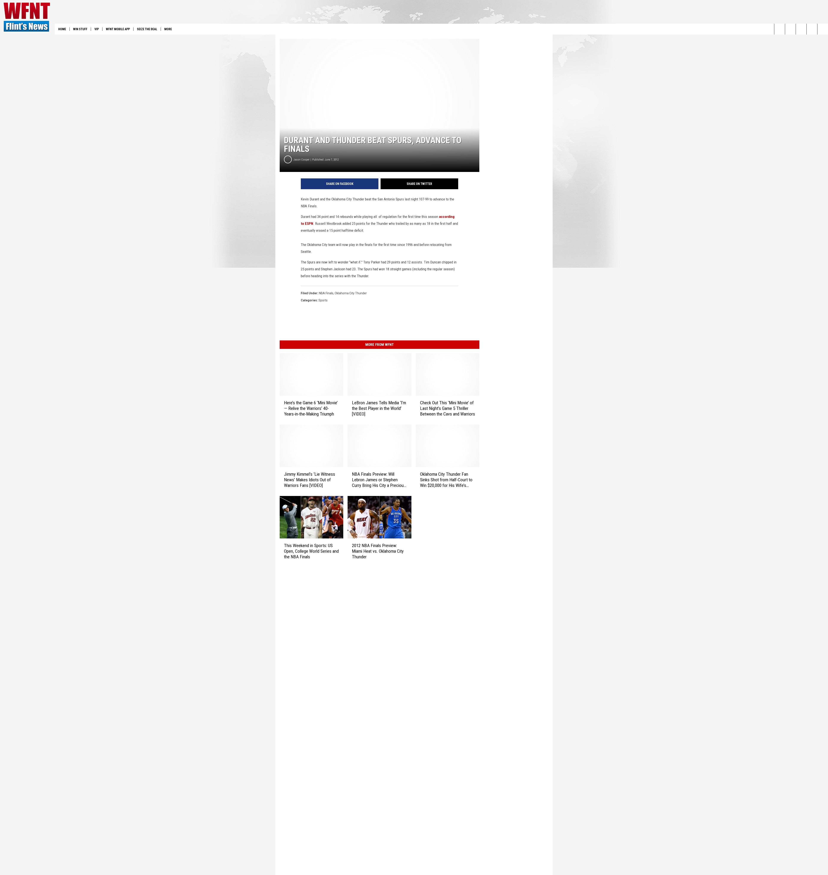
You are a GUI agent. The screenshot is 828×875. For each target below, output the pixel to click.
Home (62, 29)
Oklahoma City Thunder (351, 293)
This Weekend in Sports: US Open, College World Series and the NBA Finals (311, 551)
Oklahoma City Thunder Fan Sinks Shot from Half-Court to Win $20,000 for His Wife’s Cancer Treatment (446, 480)
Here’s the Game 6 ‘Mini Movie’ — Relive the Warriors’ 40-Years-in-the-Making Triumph (311, 408)
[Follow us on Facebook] (801, 29)
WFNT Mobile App (118, 29)
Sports (323, 300)
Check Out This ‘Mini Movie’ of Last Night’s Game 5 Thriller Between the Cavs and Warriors (447, 408)
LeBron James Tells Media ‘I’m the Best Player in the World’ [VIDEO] (379, 408)
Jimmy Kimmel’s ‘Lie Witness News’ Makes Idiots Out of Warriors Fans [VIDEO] (309, 480)
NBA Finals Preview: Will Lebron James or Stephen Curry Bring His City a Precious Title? (379, 480)
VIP (96, 29)
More (168, 29)
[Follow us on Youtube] (822, 29)
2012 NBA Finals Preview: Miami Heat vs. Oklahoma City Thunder (378, 551)
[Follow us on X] (812, 29)
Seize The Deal (147, 29)
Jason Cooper (301, 159)
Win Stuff (80, 29)
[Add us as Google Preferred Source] (790, 29)
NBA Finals (326, 293)
